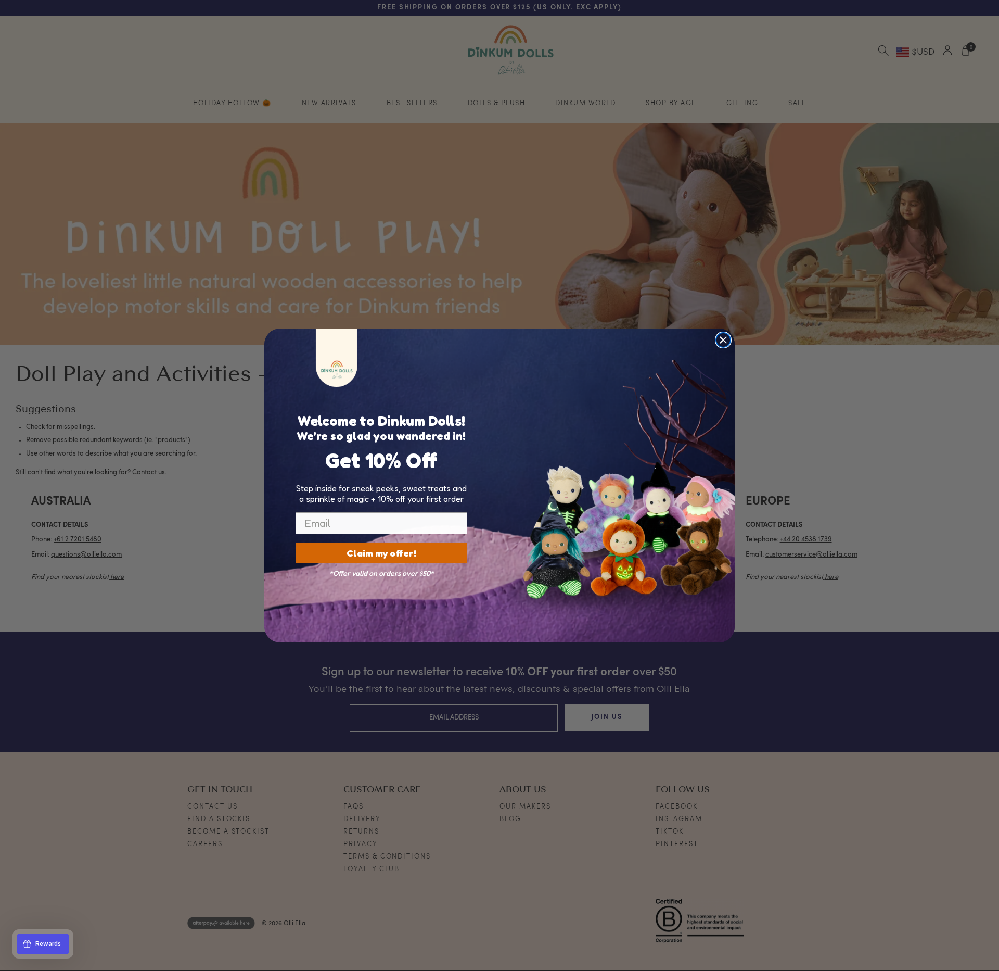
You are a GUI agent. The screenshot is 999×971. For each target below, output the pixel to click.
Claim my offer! (381, 553)
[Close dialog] (723, 340)
